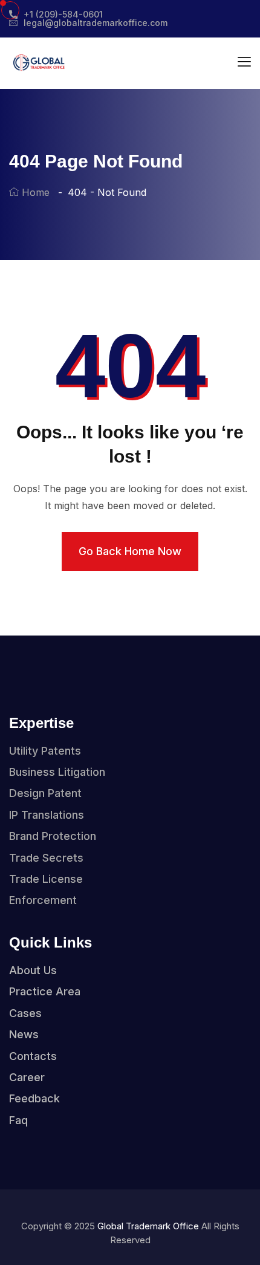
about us (33, 970)
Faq (18, 1120)
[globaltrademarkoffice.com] (38, 62)
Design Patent (45, 793)
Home (34, 192)
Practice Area (44, 991)
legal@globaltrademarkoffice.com (95, 23)
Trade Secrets (46, 857)
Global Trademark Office (148, 1226)
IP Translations (46, 814)
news (24, 1034)
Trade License (46, 879)
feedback (34, 1098)
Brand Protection (52, 836)
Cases (25, 1013)
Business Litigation (57, 772)
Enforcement (43, 900)
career (27, 1077)
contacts (33, 1056)
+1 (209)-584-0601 (63, 14)
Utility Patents (45, 750)
